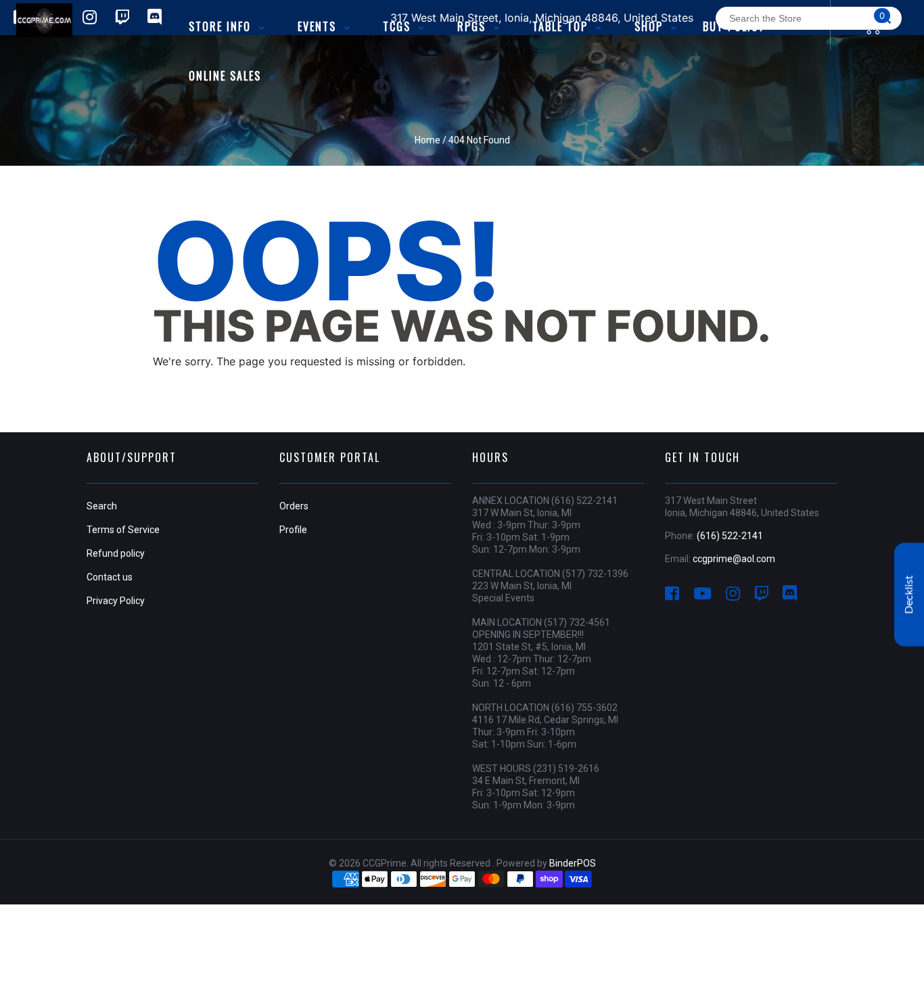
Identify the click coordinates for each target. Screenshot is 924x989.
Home (427, 140)
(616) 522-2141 (730, 535)
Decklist (909, 595)
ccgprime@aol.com (734, 558)
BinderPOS (572, 863)
